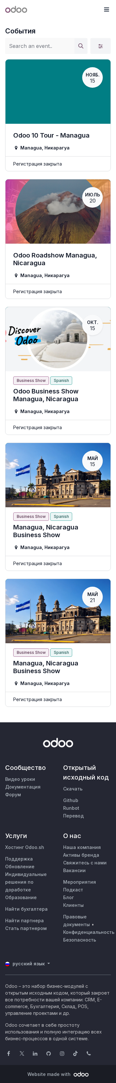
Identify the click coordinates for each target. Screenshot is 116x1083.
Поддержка (19, 859)
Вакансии (74, 870)
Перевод (73, 815)
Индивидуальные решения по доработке (26, 881)
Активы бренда (81, 855)
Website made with (49, 1074)
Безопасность (79, 940)
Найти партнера (24, 920)
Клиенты (73, 905)
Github (70, 800)
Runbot (71, 808)
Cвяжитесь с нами (85, 862)
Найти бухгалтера (26, 909)
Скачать (72, 788)
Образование (21, 897)
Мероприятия (79, 882)
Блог (68, 897)
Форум (13, 794)
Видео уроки (20, 779)
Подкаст (73, 889)
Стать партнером (26, 928)
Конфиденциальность (88, 932)
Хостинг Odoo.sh (24, 847)
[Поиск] (81, 46)
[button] (106, 9)
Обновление (19, 866)
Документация (23, 787)
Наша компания (82, 847)
